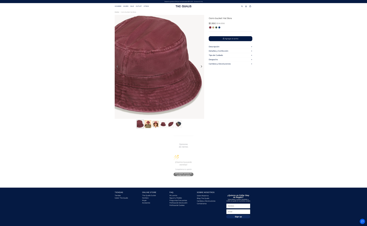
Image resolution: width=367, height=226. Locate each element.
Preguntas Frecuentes (178, 200)
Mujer (144, 200)
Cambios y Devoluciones (220, 64)
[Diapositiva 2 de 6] (148, 124)
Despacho (213, 60)
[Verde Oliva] (216, 27)
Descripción (214, 47)
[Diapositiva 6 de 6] (178, 124)
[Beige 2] (213, 27)
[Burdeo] (210, 27)
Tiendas (118, 195)
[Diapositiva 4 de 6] (163, 124)
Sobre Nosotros (203, 196)
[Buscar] (242, 6)
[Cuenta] (246, 6)
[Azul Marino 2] (219, 27)
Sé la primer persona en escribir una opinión (183, 174)
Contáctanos (202, 204)
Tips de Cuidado (216, 55)
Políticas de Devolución (178, 203)
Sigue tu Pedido (175, 198)
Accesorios (146, 203)
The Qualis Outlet (149, 195)
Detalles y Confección (218, 51)
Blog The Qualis (203, 198)
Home (117, 12)
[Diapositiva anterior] (117, 67)
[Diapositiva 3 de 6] (155, 124)
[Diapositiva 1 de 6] (140, 124)
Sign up (238, 217)
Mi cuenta (173, 195)
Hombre (145, 198)
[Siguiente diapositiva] (202, 67)
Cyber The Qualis (121, 198)
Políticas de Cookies (176, 205)
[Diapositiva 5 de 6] (170, 124)
